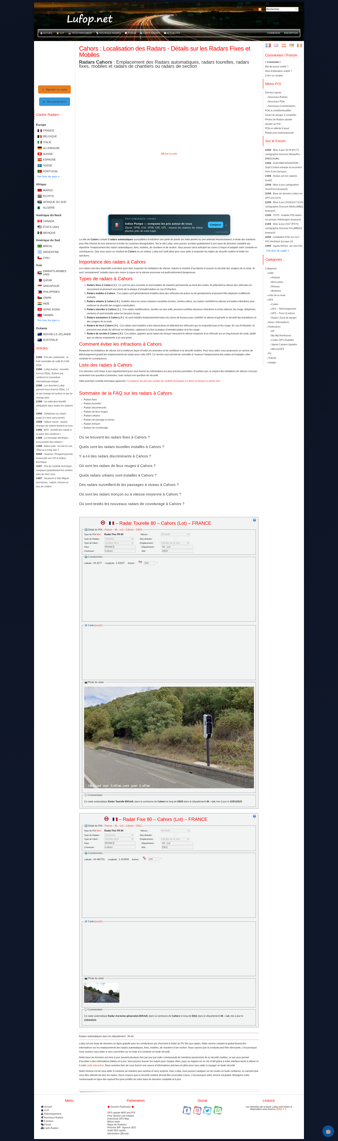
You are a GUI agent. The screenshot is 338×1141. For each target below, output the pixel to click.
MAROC (48, 190)
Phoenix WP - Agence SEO (121, 1127)
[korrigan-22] (287, 241)
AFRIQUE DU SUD (54, 202)
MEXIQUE (49, 232)
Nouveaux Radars (278, 97)
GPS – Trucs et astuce (283, 313)
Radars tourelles (92, 403)
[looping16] (282, 189)
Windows (276, 290)
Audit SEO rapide (116, 1130)
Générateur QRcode (118, 1133)
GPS (270, 299)
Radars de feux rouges (96, 411)
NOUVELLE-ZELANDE (57, 334)
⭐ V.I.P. (60, 33)
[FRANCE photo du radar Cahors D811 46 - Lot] (101, 993)
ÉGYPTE (48, 196)
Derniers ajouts (273, 92)
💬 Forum (130, 33)
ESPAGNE (49, 159)
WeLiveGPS (277, 349)
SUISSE (48, 153)
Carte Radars (51, 1128)
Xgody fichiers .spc (283, 246)
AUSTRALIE (50, 339)
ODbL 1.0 (281, 1109)
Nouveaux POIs (276, 101)
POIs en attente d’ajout (277, 128)
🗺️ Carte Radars (150, 33)
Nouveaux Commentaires (281, 106)
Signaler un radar (54, 89)
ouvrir (98, 625)
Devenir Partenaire (120, 1106)
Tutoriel (272, 358)
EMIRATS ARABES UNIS (54, 273)
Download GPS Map (118, 1118)
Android (275, 277)
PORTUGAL (50, 171)
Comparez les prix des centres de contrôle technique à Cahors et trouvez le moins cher (174, 381)
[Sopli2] (268, 180)
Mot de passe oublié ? (277, 66)
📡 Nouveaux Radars (108, 33)
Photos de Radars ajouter (278, 119)
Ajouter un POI (272, 124)
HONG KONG (51, 309)
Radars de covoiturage (96, 427)
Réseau (275, 286)
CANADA (48, 221)
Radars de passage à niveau (99, 419)
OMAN (47, 297)
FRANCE (48, 130)
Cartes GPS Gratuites (282, 340)
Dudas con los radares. (285, 176)
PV (269, 353)
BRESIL (48, 246)
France (108, 529)
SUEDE (47, 165)
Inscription (291, 33)
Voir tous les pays (47, 176)
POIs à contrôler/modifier (278, 110)
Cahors (130, 529)
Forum (47, 1124)
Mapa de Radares (117, 1124)
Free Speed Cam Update (120, 1115)
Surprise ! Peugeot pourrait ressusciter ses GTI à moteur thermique (54, 458)
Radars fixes (90, 399)
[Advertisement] (169, 184)
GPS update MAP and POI (121, 1112)
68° (273, 331)
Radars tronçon (92, 423)
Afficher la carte (169, 153)
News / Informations (278, 322)
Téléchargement (52, 1113)
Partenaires (274, 326)
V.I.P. (46, 1110)
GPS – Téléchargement (283, 308)
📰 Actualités (172, 33)
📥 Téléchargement (80, 33)
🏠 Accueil (46, 33)
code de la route (276, 295)
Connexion (273, 33)
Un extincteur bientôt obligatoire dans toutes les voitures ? (54, 405)
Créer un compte (274, 75)
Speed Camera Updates (284, 344)
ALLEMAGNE (51, 148)
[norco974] (276, 198)
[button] (169, 224)
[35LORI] (298, 246)
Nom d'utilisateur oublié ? (278, 71)
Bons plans (277, 281)
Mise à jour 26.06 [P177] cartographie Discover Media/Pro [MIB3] (282, 154)
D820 (139, 529)
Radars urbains (92, 415)
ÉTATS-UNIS (51, 227)
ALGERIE (49, 207)
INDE (46, 303)
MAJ (99, 534)
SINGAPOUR (51, 285)
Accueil (48, 1106)
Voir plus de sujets (276, 250)
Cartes (274, 304)
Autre (271, 273)
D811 (139, 825)
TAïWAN (48, 315)
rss (256, 9)
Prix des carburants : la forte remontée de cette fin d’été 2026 (52, 361)
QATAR (47, 280)
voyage (272, 362)
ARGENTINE (51, 252)
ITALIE (47, 142)
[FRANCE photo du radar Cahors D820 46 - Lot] (169, 737)
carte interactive (95, 1065)
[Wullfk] (275, 158)
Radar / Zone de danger (284, 317)
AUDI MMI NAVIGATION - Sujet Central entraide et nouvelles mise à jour (283, 167)
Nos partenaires (55, 101)
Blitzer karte (113, 1121)
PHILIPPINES (51, 291)
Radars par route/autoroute (279, 132)
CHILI (46, 257)
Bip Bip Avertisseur (281, 335)
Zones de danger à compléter (280, 115)
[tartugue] (281, 171)
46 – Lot (119, 529)
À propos (48, 1121)
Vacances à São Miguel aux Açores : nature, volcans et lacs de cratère (52, 482)
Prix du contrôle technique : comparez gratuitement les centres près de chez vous (54, 470)
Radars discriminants (95, 407)
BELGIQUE (50, 136)
